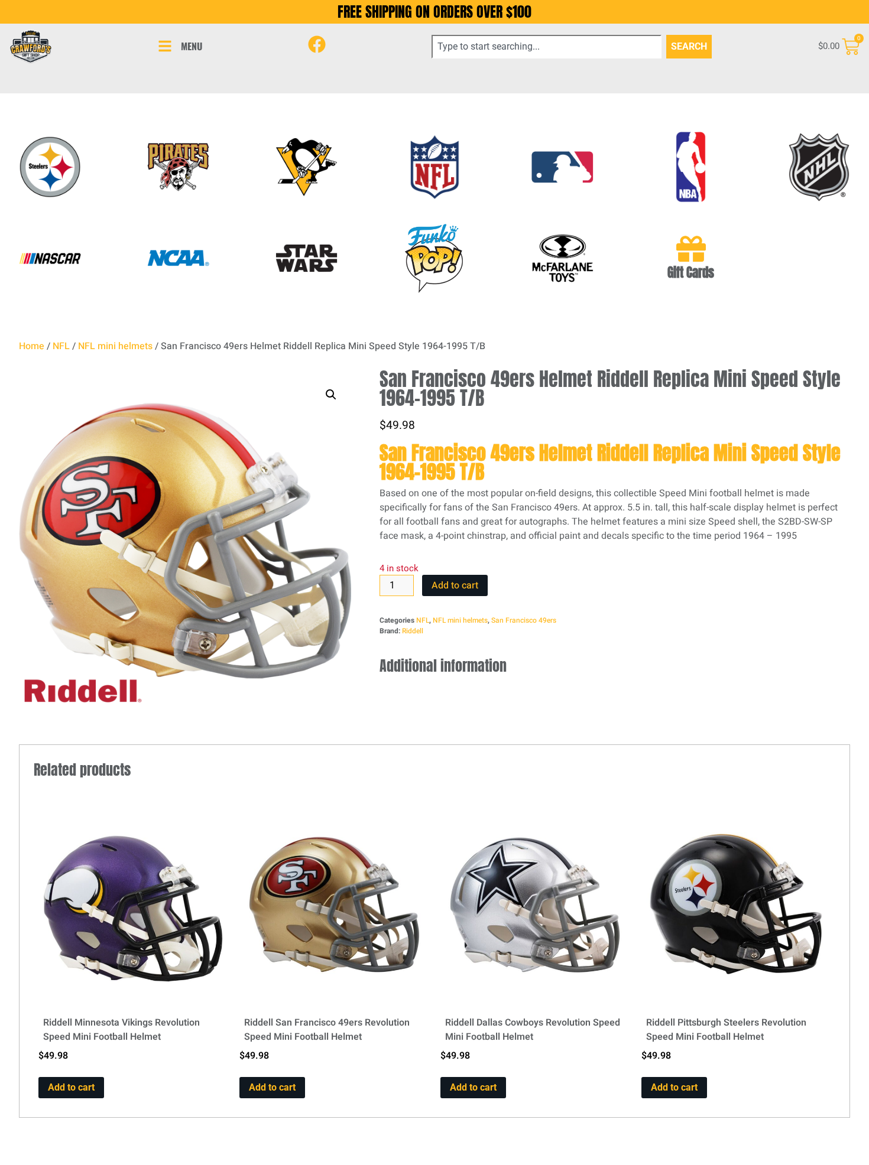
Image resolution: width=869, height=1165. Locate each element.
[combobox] (547, 46)
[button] (331, 394)
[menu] (165, 46)
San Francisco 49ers (523, 620)
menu (191, 46)
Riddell (412, 631)
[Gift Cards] (691, 248)
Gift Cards (690, 272)
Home (31, 346)
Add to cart (455, 585)
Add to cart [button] (71, 1087)
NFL (61, 346)
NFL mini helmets (115, 346)
